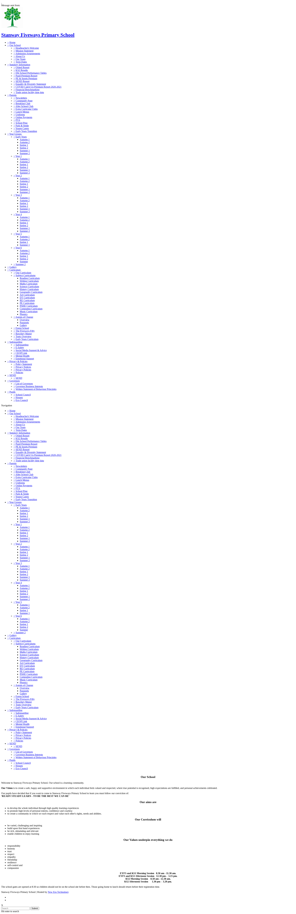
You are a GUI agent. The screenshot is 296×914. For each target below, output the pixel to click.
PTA (18, 120)
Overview (24, 319)
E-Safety (20, 347)
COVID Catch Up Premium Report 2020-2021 (39, 87)
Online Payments (24, 117)
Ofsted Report (22, 67)
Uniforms (20, 114)
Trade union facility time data (30, 92)
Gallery (13, 267)
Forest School (22, 328)
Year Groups (15, 134)
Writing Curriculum (29, 281)
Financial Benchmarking (27, 89)
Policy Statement (24, 364)
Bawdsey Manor (24, 333)
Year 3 (18, 195)
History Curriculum (29, 289)
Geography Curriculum (31, 292)
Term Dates (21, 62)
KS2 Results (22, 70)
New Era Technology (58, 892)
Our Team (20, 59)
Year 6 (18, 247)
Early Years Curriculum (27, 339)
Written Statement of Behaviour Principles (36, 389)
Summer (24, 261)
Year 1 (18, 156)
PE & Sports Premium (26, 78)
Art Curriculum (27, 295)
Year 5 (18, 234)
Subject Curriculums (25, 275)
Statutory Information (19, 64)
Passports (24, 322)
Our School (15, 45)
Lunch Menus (22, 111)
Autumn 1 (25, 139)
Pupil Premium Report (26, 75)
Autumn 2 (25, 142)
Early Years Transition (26, 131)
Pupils (12, 392)
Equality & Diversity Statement (31, 84)
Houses (19, 397)
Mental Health (22, 356)
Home (12, 42)
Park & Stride (22, 125)
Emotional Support (25, 358)
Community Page (24, 100)
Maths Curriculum (28, 283)
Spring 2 (24, 148)
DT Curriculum (27, 297)
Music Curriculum (28, 311)
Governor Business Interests (29, 386)
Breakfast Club (23, 103)
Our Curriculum (23, 272)
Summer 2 (25, 153)
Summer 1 (25, 150)
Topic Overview (23, 336)
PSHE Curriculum (29, 306)
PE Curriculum (27, 303)
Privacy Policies (23, 369)
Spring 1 (24, 145)
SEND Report (22, 81)
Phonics (23, 314)
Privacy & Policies (18, 361)
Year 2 (18, 175)
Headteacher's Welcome (27, 48)
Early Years (21, 136)
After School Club (24, 106)
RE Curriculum (27, 300)
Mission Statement (24, 50)
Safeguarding (15, 342)
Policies (19, 372)
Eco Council (22, 400)
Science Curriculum (29, 286)
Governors (14, 380)
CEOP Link (21, 353)
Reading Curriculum (30, 278)
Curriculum (15, 270)
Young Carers (22, 128)
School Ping (21, 123)
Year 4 (18, 214)
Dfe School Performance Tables (31, 73)
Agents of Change (24, 317)
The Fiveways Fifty (25, 331)
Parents (12, 95)
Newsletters (21, 98)
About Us (20, 56)
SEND (12, 375)
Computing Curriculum (31, 308)
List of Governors (24, 383)
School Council (23, 394)
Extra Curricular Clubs (27, 109)
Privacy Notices (23, 367)
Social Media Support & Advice (31, 350)
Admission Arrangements (27, 53)
